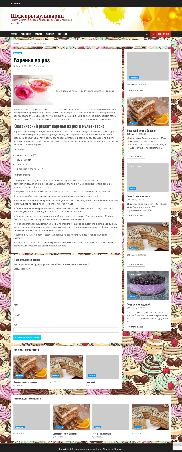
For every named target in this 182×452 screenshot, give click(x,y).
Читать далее (136, 90)
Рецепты (17, 53)
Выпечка (50, 34)
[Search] (147, 34)
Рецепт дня (163, 34)
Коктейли (62, 34)
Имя (16, 304)
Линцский (102, 367)
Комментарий (21, 268)
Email (17, 315)
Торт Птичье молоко (148, 177)
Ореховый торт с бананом (30, 367)
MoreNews (103, 449)
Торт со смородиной (148, 285)
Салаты (38, 34)
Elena (17, 66)
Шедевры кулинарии (37, 15)
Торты (14, 34)
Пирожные (26, 34)
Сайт (16, 325)
